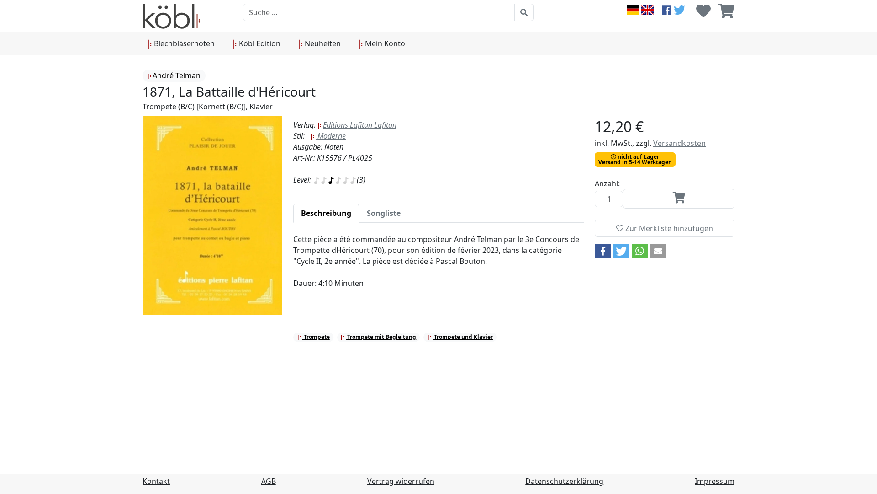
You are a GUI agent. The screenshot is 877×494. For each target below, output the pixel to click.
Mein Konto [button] (384, 43)
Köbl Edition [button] (258, 43)
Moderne (331, 136)
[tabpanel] (438, 267)
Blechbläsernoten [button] (183, 43)
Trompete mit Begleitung (381, 337)
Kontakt (156, 481)
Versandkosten (679, 143)
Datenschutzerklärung (564, 481)
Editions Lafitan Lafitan (359, 125)
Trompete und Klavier (463, 337)
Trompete (316, 337)
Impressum (714, 481)
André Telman (177, 75)
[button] (603, 251)
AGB (268, 481)
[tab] (326, 213)
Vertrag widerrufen (400, 481)
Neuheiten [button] (322, 43)
